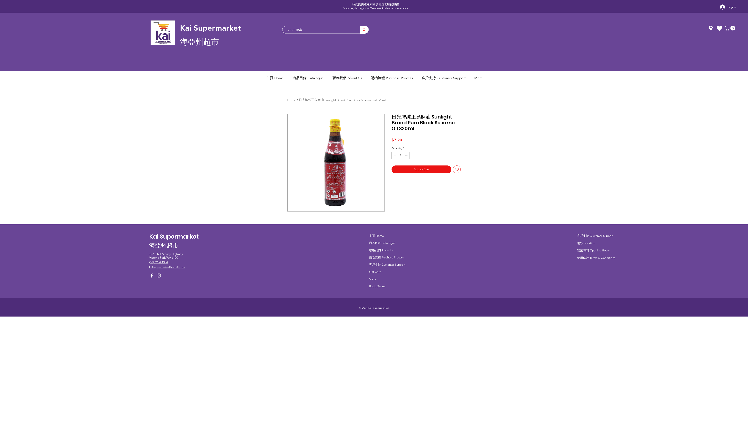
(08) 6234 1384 (158, 262)
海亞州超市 (199, 42)
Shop (372, 279)
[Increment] (406, 155)
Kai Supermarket (210, 28)
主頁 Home (376, 236)
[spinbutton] (400, 155)
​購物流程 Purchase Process (386, 257)
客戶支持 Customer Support (387, 264)
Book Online (377, 286)
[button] (730, 28)
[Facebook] (151, 275)
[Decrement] (394, 155)
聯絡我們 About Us (381, 250)
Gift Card (375, 272)
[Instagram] (158, 275)
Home (291, 100)
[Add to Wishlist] (457, 169)
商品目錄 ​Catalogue (382, 243)
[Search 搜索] (364, 30)
